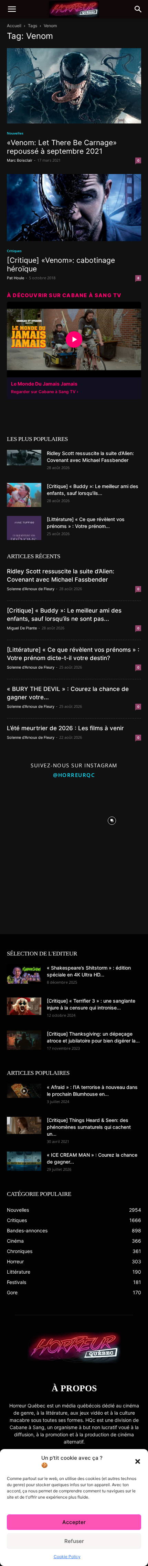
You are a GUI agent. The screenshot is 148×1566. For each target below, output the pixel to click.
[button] (137, 1461)
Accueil (14, 25)
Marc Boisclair (19, 160)
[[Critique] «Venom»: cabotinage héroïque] (74, 207)
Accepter (74, 1522)
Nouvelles (15, 133)
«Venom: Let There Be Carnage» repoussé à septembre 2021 (62, 146)
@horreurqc (74, 774)
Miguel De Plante (22, 628)
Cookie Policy (67, 1556)
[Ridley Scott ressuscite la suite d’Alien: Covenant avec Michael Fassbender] (24, 457)
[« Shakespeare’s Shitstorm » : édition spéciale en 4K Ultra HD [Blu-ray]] (24, 974)
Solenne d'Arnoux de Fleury (30, 588)
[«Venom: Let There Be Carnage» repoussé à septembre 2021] (74, 85)
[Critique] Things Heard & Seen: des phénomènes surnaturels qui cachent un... (89, 1127)
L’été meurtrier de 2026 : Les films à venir (65, 728)
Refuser (74, 1541)
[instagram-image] (36, 819)
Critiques (14, 250)
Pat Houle (15, 278)
